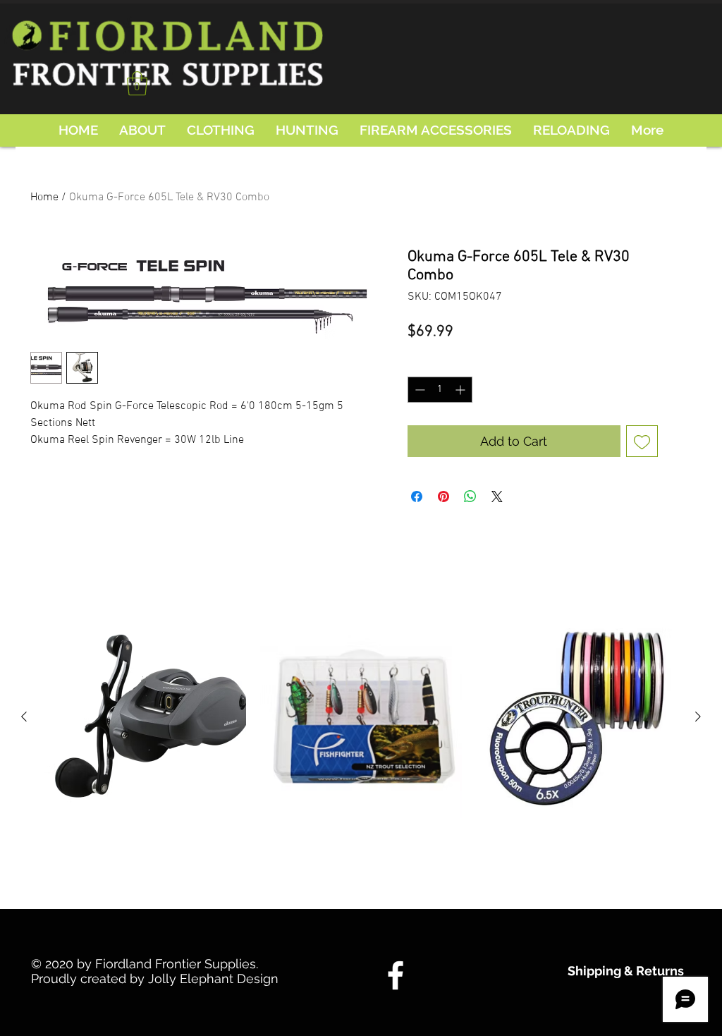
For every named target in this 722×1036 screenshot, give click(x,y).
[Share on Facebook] (416, 496)
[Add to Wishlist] (642, 441)
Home (44, 197)
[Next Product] (698, 716)
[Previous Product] (24, 716)
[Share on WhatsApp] (470, 496)
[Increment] (461, 389)
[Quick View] (145, 717)
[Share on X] (497, 496)
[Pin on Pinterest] (443, 496)
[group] (361, 755)
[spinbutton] (440, 389)
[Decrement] (418, 389)
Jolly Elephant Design (213, 978)
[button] (137, 83)
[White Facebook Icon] (396, 975)
